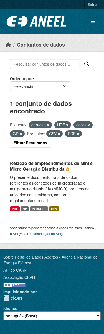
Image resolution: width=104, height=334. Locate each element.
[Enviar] (87, 64)
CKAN (12, 298)
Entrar (92, 4)
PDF (15, 209)
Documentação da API (44, 233)
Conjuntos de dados (41, 44)
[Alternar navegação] (92, 21)
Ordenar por (21, 78)
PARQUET (39, 209)
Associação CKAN (19, 277)
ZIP (24, 209)
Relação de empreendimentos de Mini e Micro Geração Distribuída (51, 166)
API (15, 233)
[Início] (8, 44)
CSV (54, 209)
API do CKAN (15, 270)
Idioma (9, 308)
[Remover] (48, 125)
